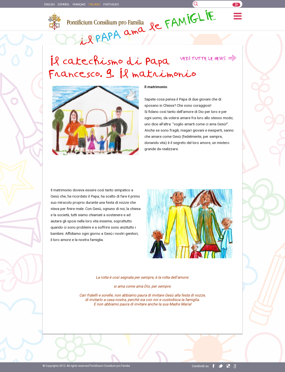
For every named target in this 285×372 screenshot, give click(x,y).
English (49, 4)
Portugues (111, 4)
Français (79, 4)
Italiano (94, 4)
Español (64, 4)
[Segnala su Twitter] (220, 366)
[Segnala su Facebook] (213, 367)
